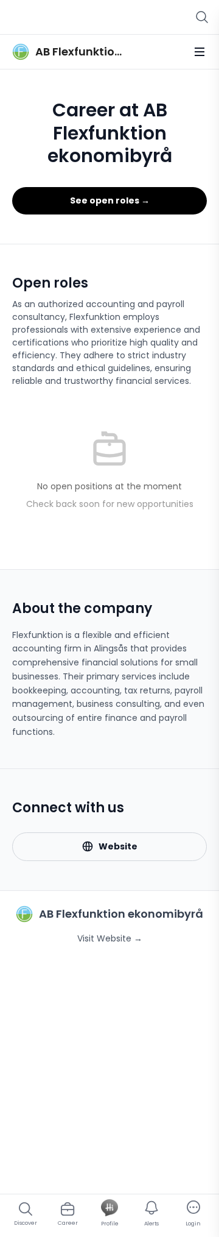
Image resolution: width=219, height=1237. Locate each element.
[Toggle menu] (199, 52)
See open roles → (110, 200)
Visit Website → (109, 938)
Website (118, 846)
